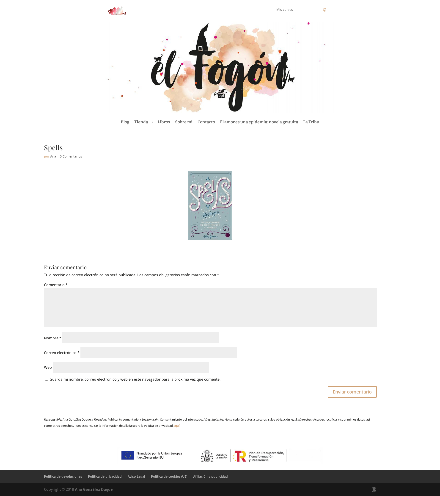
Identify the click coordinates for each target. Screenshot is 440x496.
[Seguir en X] (324, 10)
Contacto (206, 122)
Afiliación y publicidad (210, 476)
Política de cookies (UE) (169, 476)
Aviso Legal (136, 476)
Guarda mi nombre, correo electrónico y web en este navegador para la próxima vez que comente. (135, 379)
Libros (164, 122)
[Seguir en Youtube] (333, 10)
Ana (53, 156)
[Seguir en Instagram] (315, 10)
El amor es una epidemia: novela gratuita (259, 122)
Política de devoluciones (63, 476)
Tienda (141, 122)
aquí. (176, 426)
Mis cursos (284, 10)
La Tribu (311, 122)
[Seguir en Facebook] (306, 10)
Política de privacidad (105, 476)
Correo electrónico (62, 352)
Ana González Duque (94, 489)
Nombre (52, 338)
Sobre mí (183, 122)
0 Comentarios (71, 156)
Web (48, 367)
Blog (125, 122)
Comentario (56, 284)
